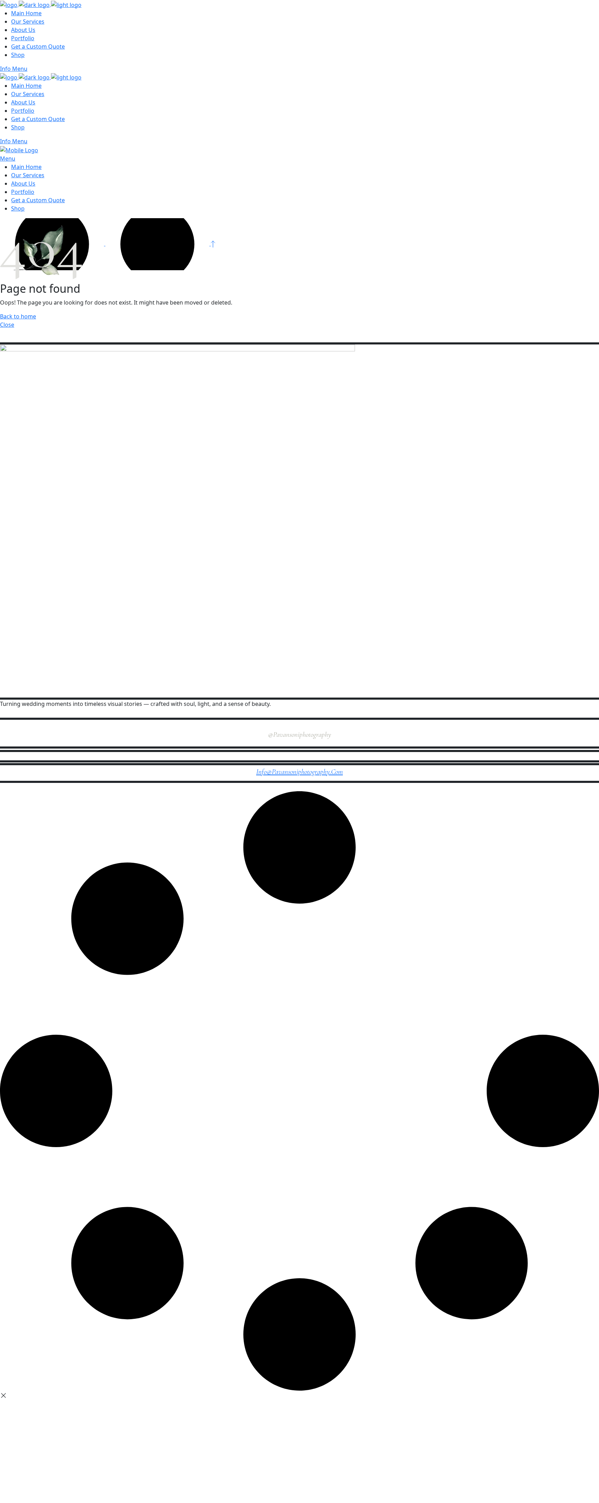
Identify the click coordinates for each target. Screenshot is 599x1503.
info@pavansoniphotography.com (299, 771)
